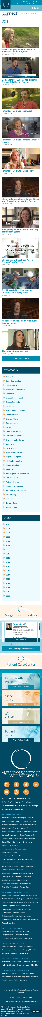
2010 (8, 591)
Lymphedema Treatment (22, 909)
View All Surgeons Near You (21, 648)
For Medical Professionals (15, 970)
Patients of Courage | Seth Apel (17, 111)
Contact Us (20, 1005)
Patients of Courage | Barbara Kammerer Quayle (21, 140)
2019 (8, 554)
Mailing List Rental (8, 965)
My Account (6, 973)
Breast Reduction (13, 402)
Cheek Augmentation (27, 835)
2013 (8, 579)
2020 (8, 549)
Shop (23, 973)
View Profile (21, 640)
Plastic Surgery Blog (26, 946)
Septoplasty (17, 919)
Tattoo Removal (25, 884)
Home (4, 798)
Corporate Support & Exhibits (27, 965)
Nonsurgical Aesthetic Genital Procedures (17, 873)
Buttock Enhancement (15, 410)
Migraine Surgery (13, 456)
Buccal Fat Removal (31, 831)
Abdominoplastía (8, 931)
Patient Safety (12, 478)
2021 (8, 545)
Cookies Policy (27, 997)
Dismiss (36, 1011)
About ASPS (7, 809)
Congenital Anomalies (10, 902)
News (17, 806)
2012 (8, 583)
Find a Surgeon (28, 802)
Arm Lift (9, 377)
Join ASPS (15, 973)
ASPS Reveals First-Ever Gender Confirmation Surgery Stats (17, 291)
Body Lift (19, 821)
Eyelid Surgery (12, 423)
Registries (26, 977)
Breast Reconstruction (16, 398)
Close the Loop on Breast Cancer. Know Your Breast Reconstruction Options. (20, 200)
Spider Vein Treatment (10, 884)
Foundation (18, 809)
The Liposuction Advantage (15, 351)
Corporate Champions (31, 961)
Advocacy (34, 977)
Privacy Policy (15, 997)
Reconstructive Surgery (16, 490)
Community (16, 977)
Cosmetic (12, 798)
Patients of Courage (14, 486)
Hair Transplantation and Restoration (15, 856)
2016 (8, 566)
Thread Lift (14, 887)
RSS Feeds (29, 1005)
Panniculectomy (25, 916)
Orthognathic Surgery (10, 916)
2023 (8, 537)
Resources (24, 980)
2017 (8, 562)
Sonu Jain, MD (19, 624)
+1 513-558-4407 (20, 637)
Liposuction (11, 448)
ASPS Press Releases (9, 953)
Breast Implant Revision (10, 828)
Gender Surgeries (13, 431)
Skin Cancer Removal (30, 919)
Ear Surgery (17, 842)
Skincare (9, 499)
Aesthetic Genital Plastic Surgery (14, 818)
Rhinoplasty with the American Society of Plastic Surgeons (20, 230)
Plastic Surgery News (9, 946)
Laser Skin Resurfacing (25, 859)
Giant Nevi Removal (23, 906)
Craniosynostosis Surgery (28, 902)
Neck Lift (10, 469)
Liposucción (28, 938)
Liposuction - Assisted (20, 863)
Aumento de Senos (23, 931)
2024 (8, 533)
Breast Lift (10, 393)
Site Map (12, 1005)
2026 (8, 524)
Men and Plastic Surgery (10, 866)
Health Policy (13, 980)
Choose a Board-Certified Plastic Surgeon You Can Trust (17, 261)
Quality (4, 980)
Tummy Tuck (11, 503)
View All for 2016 (21, 358)
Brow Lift (10, 406)
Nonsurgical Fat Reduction (17, 473)
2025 (8, 528)
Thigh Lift (5, 887)
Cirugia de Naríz (7, 935)
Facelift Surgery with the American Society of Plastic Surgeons (18, 50)
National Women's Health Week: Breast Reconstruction (20, 321)
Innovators (10, 444)
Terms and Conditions (12, 1001)
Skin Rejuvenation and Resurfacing (14, 880)
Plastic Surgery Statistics (27, 950)
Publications (6, 977)
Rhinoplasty (11, 494)
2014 (8, 575)
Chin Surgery (18, 838)
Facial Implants (14, 845)
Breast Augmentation (15, 389)
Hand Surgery (7, 909)
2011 (8, 587)
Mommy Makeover (14, 465)
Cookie (26, 1013)
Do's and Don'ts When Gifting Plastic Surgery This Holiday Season (19, 80)
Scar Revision (6, 919)
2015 (8, 570)
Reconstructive (23, 798)
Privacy (18, 1013)
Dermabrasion (29, 838)
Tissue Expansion (8, 923)
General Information (15, 435)
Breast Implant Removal (28, 825)
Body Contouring (13, 381)
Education (30, 973)
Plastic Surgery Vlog (9, 950)
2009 (8, 596)
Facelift (9, 427)
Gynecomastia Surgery (16, 440)
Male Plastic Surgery (15, 452)
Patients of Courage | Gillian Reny (18, 170)
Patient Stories (12, 482)
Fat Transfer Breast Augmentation (14, 849)
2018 (8, 558)
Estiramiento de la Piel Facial (12, 938)
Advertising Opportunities (11, 961)
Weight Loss (11, 507)
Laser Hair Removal (9, 859)
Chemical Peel (12, 414)
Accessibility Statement (30, 1001)
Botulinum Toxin (13, 385)
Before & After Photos (11, 802)
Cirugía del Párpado (22, 935)
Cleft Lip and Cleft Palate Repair (27, 899)
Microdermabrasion (28, 866)
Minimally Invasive (14, 461)
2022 (8, 541)
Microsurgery (6, 913)
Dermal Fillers (12, 419)
